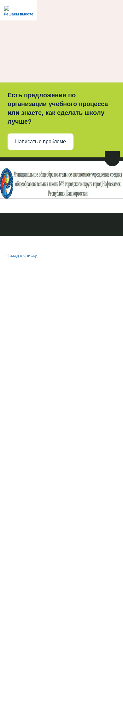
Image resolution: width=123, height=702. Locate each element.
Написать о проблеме (40, 141)
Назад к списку (21, 255)
